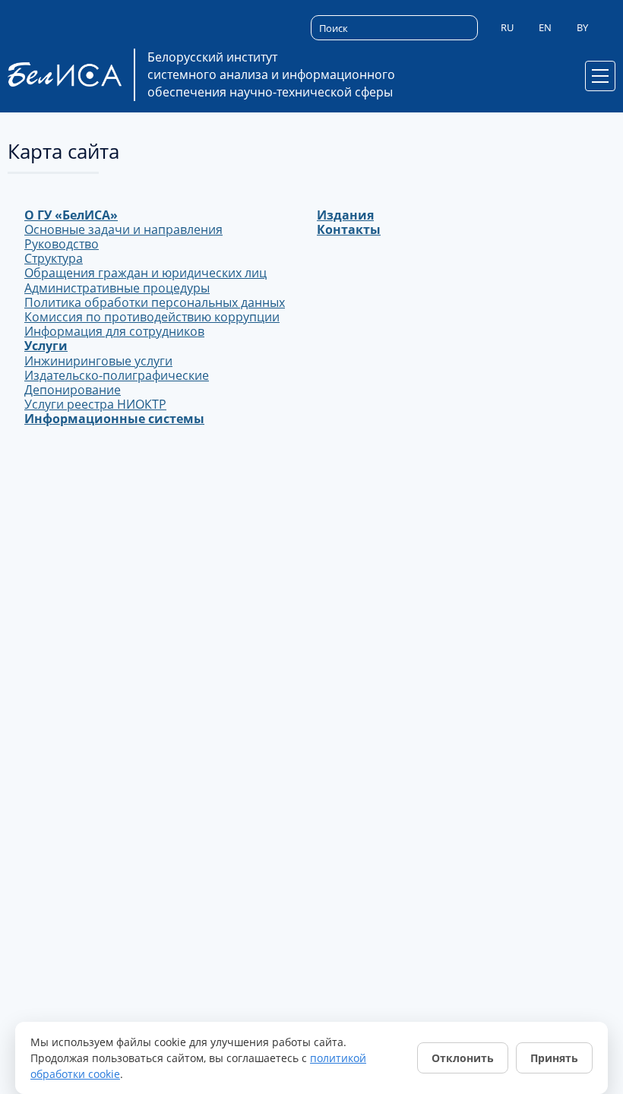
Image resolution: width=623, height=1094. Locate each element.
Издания (345, 215)
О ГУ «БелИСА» (71, 215)
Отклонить (463, 1058)
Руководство (61, 244)
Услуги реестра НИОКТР (95, 404)
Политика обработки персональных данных (154, 302)
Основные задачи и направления (123, 229)
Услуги (46, 345)
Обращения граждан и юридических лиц (145, 272)
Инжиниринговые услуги (98, 361)
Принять (554, 1058)
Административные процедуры (117, 288)
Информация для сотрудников (114, 331)
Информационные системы (114, 418)
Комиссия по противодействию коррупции (152, 316)
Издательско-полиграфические (116, 375)
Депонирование (72, 389)
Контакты (349, 229)
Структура (53, 258)
